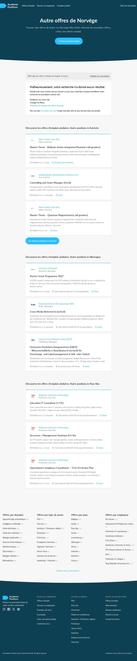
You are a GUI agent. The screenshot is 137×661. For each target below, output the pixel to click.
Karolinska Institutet (114, 536)
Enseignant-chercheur (47, 542)
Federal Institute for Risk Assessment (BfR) (56, 303)
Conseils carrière (63, 5)
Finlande (75, 551)
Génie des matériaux (12, 532)
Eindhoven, (43, 397)
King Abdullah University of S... (119, 563)
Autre (60, 195)
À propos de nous (44, 610)
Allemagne (51, 271)
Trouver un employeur (46, 5)
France (75, 560)
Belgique (76, 519)
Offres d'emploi (111, 600)
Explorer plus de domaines (67, 570)
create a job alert (50, 110)
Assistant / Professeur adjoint (50, 528)
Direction (75, 642)
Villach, (42, 142)
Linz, (41, 177)
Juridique (108, 653)
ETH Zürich (111, 540)
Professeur (43, 532)
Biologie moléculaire (12, 537)
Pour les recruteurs (128, 5)
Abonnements (111, 605)
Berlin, (41, 306)
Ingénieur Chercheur (46, 546)
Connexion (41, 614)
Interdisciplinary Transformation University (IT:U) (58, 174)
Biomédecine (9, 560)
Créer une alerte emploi (69, 41)
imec (108, 554)
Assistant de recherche (63, 162)
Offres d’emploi (28, 5)
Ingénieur (75, 632)
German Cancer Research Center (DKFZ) (55, 339)
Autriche (48, 142)
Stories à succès (112, 614)
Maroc (75, 546)
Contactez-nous (43, 623)
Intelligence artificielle (13, 523)
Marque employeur (113, 610)
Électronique (9, 551)
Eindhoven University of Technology (53, 395)
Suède (75, 523)
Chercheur (42, 537)
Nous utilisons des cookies (122, 653)
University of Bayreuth (48, 268)
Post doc (42, 523)
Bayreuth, (43, 271)
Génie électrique (11, 528)
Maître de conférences (80, 614)
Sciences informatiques (14, 542)
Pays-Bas (52, 397)
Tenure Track (43, 551)
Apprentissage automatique (15, 519)
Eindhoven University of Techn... (119, 545)
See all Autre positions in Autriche (42, 241)
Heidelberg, (43, 341)
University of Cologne (115, 559)
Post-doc (75, 605)
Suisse (75, 532)
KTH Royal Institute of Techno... (119, 549)
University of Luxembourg (117, 531)
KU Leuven (111, 519)
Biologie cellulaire (11, 555)
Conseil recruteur (112, 619)
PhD (40, 519)
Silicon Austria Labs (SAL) (49, 139)
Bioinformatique (11, 546)
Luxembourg (77, 537)
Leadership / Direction (47, 560)
